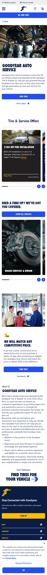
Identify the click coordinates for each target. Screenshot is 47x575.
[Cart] (42, 9)
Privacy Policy (11, 558)
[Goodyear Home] (23, 9)
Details (24, 157)
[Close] (44, 543)
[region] (23, 557)
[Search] (35, 9)
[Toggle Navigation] (3, 9)
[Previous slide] (39, 186)
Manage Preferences (23, 563)
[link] (21, 247)
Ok (23, 570)
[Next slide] (43, 186)
